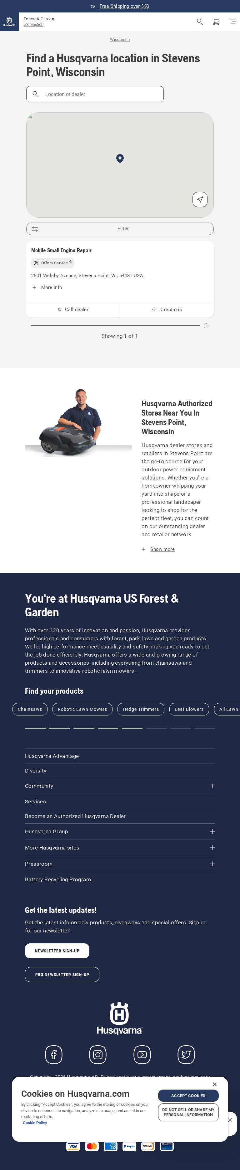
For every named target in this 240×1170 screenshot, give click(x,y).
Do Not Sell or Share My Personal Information (188, 1112)
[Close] (214, 1084)
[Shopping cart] (216, 21)
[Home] (9, 21)
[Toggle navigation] (232, 21)
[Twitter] (186, 1054)
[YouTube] (142, 1054)
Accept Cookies (188, 1095)
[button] (120, 159)
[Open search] (200, 21)
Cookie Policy (35, 1122)
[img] (52, 263)
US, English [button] (33, 24)
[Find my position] (200, 199)
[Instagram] (97, 1054)
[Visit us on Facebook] (53, 1054)
